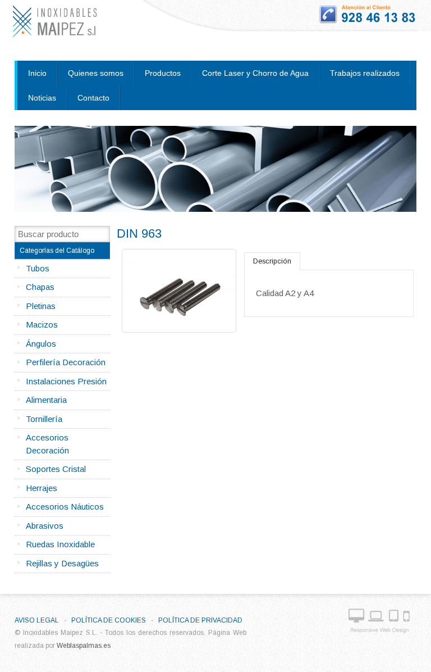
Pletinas (41, 306)
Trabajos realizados (365, 73)
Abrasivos (44, 525)
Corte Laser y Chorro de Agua (255, 73)
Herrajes (41, 488)
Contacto (93, 97)
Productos (163, 73)
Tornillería (44, 419)
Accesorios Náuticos (65, 506)
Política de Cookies (108, 620)
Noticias (42, 97)
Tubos (37, 268)
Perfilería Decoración (66, 362)
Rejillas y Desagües (62, 563)
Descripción (272, 261)
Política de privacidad (200, 620)
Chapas (40, 287)
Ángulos (41, 343)
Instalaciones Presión (66, 381)
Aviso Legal (37, 620)
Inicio (37, 73)
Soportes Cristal (56, 469)
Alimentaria (46, 400)
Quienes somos (95, 73)
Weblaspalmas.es (84, 646)
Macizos (42, 324)
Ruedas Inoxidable (60, 544)
